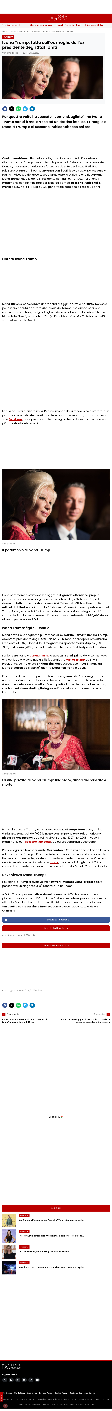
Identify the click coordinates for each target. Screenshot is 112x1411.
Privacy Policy (45, 1393)
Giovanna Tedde (10, 53)
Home (4, 31)
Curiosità (12, 31)
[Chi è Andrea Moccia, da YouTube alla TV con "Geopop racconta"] (9, 1220)
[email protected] (49, 1399)
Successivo (99, 1014)
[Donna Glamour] (58, 18)
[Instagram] (17, 1380)
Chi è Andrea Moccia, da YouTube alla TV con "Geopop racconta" (51, 1220)
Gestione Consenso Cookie (82, 1393)
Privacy (1, 1398)
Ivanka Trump (75, 660)
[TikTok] (30, 1380)
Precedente (13, 1014)
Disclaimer (32, 1393)
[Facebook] (4, 108)
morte (54, 862)
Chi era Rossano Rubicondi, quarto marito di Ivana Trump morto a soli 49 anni (24, 1021)
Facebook (15, 419)
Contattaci (19, 1393)
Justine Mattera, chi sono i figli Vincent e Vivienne (44, 1251)
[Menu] (4, 18)
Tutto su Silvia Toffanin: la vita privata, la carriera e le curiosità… (51, 1235)
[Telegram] (25, 108)
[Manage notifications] (5, 1406)
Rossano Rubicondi (38, 842)
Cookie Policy (60, 1393)
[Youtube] (37, 1380)
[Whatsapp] (18, 108)
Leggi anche (56, 1208)
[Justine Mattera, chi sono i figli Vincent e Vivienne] (9, 1252)
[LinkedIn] (32, 108)
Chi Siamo (7, 1393)
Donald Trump (40, 655)
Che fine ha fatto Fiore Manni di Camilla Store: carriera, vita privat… (53, 1267)
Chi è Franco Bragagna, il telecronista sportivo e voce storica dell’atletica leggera (85, 1021)
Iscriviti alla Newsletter (56, 928)
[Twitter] (11, 108)
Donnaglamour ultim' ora (56, 945)
